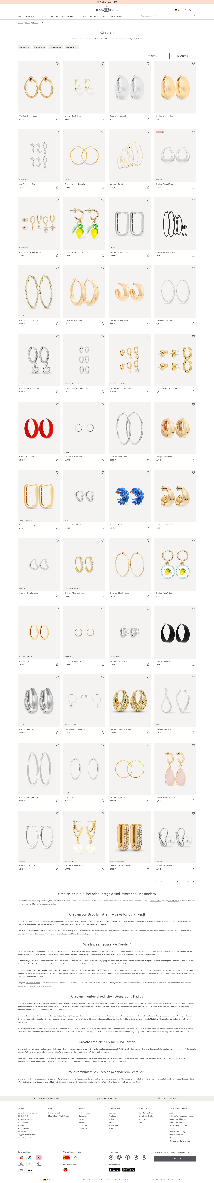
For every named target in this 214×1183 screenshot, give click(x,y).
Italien (111, 1119)
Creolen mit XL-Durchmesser (45, 954)
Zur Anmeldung (175, 1158)
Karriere (142, 1122)
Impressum (173, 1128)
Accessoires (57, 16)
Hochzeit (94, 16)
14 (188, 881)
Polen (111, 1128)
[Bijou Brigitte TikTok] (111, 1157)
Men (105, 16)
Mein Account (23, 1125)
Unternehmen (144, 1119)
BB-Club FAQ (23, 1116)
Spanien (112, 1122)
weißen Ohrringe (36, 976)
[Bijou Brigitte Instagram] (119, 1157)
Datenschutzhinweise (177, 1119)
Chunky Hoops (76, 1028)
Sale (84, 16)
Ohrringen (157, 1031)
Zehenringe (82, 1128)
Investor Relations (146, 1113)
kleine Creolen (155, 901)
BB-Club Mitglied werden (27, 1113)
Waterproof (72, 16)
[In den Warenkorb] (57, 119)
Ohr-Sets (135, 1082)
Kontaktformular (54, 1113)
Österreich (113, 1113)
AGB (171, 1113)
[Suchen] (195, 16)
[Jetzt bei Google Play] (128, 1169)
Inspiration (116, 16)
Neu (20, 16)
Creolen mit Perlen (33, 983)
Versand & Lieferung (25, 1119)
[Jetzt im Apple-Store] (114, 1169)
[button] (185, 10)
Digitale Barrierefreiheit (178, 1138)
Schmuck (29, 16)
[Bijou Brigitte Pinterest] (135, 1157)
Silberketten (145, 1049)
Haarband (82, 1122)
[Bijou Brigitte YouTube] (143, 1157)
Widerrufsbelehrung (177, 1131)
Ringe (133, 1031)
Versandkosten (112, 1180)
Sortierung (182, 56)
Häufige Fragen (24, 1128)
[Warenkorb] (195, 10)
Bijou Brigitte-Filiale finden (58, 1116)
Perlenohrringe (84, 1113)
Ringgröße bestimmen (26, 1135)
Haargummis (83, 1116)
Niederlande (113, 1125)
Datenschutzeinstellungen (180, 1141)
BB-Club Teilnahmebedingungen (181, 1116)
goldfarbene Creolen (49, 1031)
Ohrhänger (82, 1125)
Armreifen (74, 1006)
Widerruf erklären (176, 1135)
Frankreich (113, 1116)
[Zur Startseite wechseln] (107, 9)
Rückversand (23, 1122)
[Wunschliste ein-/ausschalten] (57, 63)
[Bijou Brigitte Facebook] (127, 1157)
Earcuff (81, 1119)
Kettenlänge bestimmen (27, 1138)
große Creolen (173, 901)
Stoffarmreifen (39, 1061)
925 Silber (42, 16)
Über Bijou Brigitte (146, 1116)
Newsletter (22, 1131)
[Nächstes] (193, 881)
